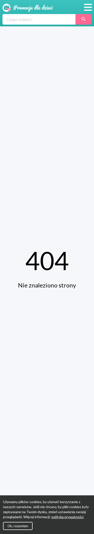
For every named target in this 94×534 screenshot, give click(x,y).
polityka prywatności (67, 517)
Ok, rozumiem (18, 526)
